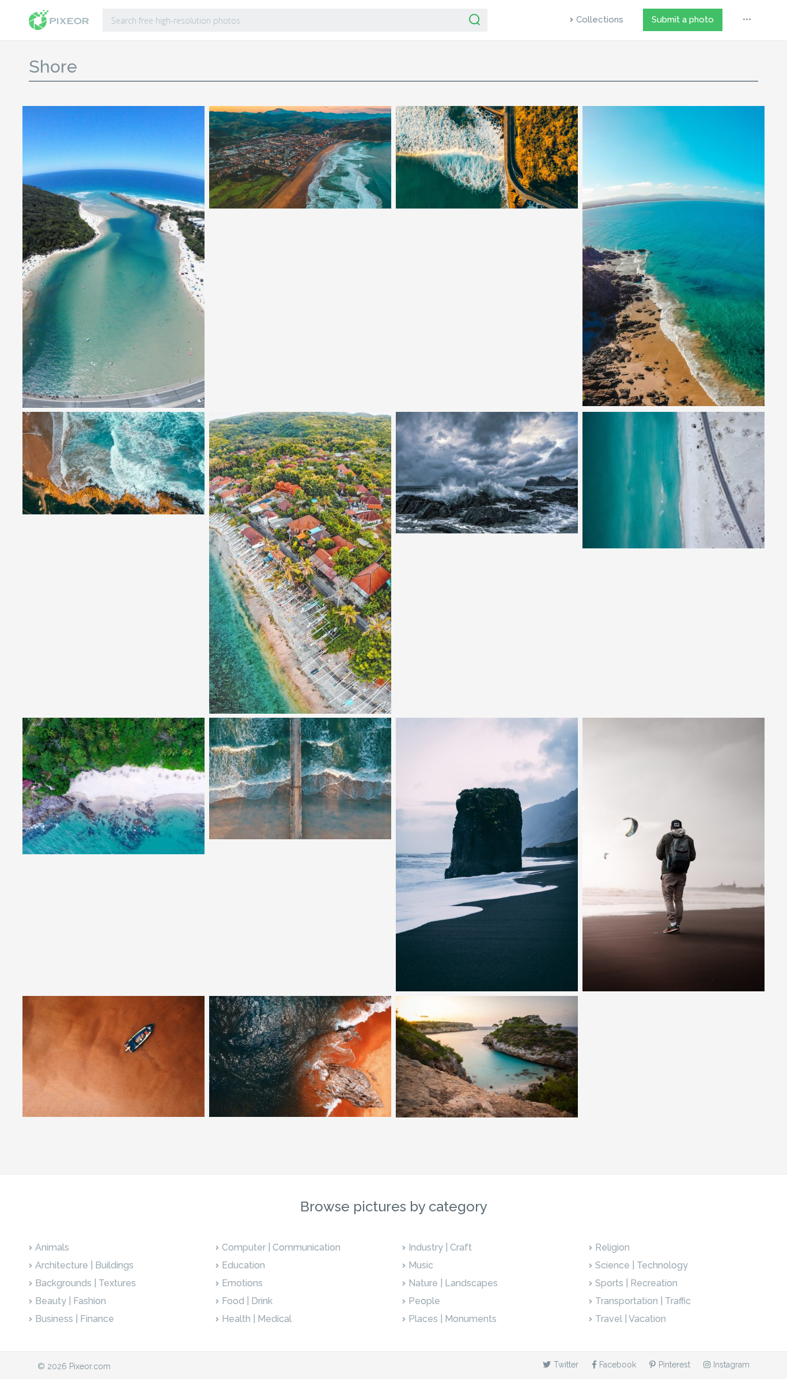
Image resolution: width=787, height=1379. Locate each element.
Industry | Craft (440, 1247)
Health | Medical (257, 1318)
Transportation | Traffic (643, 1300)
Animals (52, 1247)
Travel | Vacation (630, 1318)
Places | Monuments (452, 1318)
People (424, 1300)
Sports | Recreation (636, 1283)
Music (420, 1265)
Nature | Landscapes (453, 1283)
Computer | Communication (281, 1247)
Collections (599, 19)
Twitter (566, 1364)
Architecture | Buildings (84, 1265)
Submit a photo (683, 19)
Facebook (617, 1364)
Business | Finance (74, 1318)
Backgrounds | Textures (85, 1283)
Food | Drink (247, 1300)
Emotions (242, 1283)
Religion (612, 1247)
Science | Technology (641, 1265)
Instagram (731, 1364)
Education (243, 1265)
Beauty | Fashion (70, 1300)
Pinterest (674, 1364)
